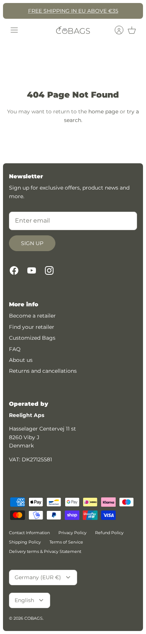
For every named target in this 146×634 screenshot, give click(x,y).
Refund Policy (109, 532)
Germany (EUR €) (38, 577)
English (24, 600)
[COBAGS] (73, 30)
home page (103, 111)
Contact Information (29, 532)
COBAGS (33, 618)
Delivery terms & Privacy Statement (45, 551)
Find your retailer (31, 327)
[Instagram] (49, 270)
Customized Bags (32, 337)
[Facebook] (14, 270)
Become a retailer (32, 315)
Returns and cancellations (43, 370)
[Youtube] (31, 270)
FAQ (15, 349)
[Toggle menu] (14, 30)
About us (21, 360)
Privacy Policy (72, 532)
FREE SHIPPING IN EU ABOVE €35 (73, 11)
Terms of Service (66, 542)
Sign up (32, 243)
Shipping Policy (25, 542)
